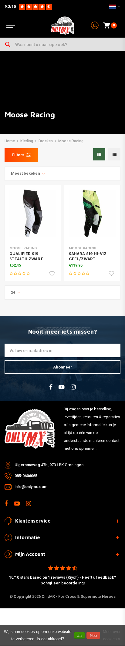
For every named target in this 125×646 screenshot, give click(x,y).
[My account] (95, 25)
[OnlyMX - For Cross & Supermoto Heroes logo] (62, 25)
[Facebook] (50, 387)
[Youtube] (62, 387)
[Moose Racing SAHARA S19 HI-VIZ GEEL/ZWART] (92, 213)
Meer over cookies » (111, 635)
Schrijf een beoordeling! (63, 583)
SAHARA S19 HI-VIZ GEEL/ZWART (87, 256)
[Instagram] (73, 387)
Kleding (26, 141)
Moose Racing (70, 141)
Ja (79, 635)
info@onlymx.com (31, 486)
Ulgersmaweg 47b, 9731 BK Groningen (49, 465)
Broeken (46, 141)
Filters (18, 155)
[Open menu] (11, 25)
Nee (93, 635)
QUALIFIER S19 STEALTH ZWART (26, 256)
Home (10, 141)
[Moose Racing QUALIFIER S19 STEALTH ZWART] (33, 213)
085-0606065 (26, 475)
